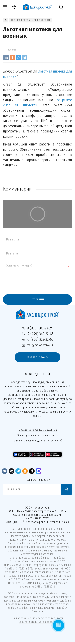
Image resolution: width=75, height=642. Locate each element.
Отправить (37, 299)
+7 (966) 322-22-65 (39, 339)
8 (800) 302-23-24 (40, 328)
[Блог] (5, 20)
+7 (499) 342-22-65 (39, 333)
